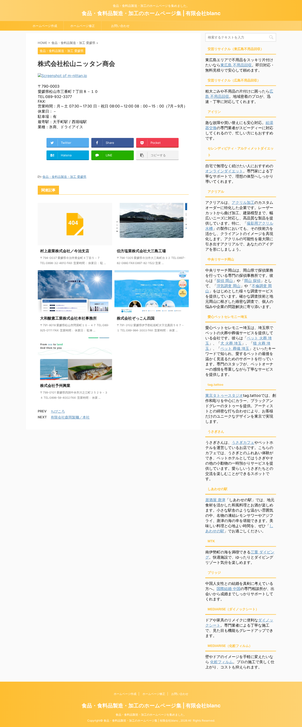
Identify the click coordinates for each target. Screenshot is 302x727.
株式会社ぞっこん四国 (136, 318)
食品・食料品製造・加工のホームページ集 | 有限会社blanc (151, 13)
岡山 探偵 (252, 280)
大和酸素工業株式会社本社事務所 (68, 318)
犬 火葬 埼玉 (231, 343)
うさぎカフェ (243, 442)
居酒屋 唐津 (215, 499)
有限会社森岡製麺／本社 (70, 417)
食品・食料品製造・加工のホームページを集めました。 (151, 714)
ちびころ (58, 411)
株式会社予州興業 (55, 385)
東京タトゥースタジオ (224, 395)
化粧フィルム (221, 661)
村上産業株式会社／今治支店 (64, 250)
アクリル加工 (243, 202)
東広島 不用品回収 (236, 65)
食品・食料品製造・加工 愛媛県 (64, 177)
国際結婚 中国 (228, 588)
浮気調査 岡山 (228, 285)
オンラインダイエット (224, 171)
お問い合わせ (120, 26)
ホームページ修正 (82, 26)
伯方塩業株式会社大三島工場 (141, 250)
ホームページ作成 (45, 26)
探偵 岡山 (225, 280)
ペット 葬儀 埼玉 (234, 348)
